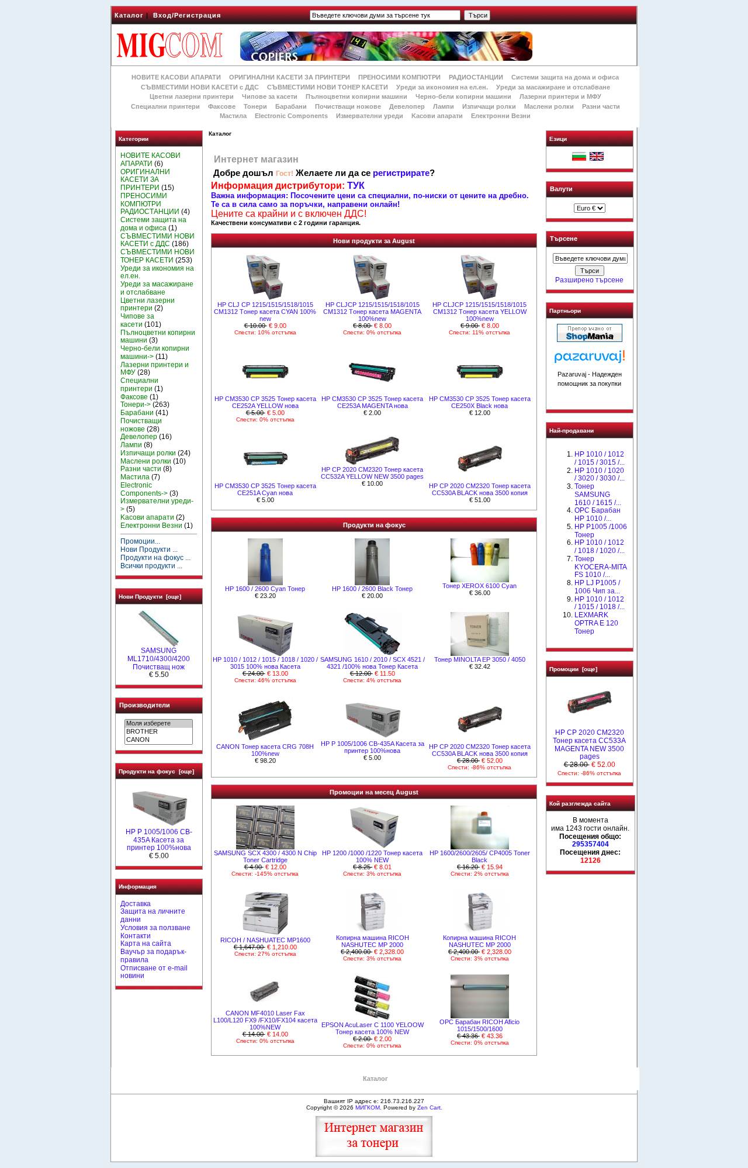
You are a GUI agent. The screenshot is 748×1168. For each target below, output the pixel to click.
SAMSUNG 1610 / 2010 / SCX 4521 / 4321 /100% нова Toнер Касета (372, 663)
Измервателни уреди (369, 115)
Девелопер (407, 106)
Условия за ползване (155, 928)
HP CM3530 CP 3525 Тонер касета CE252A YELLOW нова (265, 402)
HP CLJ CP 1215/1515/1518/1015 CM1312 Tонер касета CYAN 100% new (265, 311)
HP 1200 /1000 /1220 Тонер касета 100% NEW (372, 856)
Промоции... (140, 541)
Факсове (222, 106)
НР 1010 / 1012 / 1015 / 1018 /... (599, 603)
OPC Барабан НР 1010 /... (597, 514)
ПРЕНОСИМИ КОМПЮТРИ (399, 77)
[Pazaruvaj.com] (590, 359)
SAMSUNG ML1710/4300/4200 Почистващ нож (158, 659)
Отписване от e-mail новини (154, 972)
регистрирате (401, 173)
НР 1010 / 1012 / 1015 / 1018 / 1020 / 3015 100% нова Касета (265, 663)
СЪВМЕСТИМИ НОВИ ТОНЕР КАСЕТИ (327, 87)
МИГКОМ (367, 1107)
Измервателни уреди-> (156, 505)
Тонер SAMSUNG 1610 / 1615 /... (597, 494)
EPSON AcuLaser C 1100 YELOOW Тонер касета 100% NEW (372, 1028)
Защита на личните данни (152, 915)
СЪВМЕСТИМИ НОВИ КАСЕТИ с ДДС (200, 87)
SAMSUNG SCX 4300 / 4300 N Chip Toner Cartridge (265, 856)
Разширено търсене (589, 280)
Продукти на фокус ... (155, 558)
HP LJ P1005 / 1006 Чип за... (597, 587)
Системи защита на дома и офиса (565, 77)
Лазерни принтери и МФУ (560, 96)
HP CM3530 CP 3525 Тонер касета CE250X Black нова (480, 402)
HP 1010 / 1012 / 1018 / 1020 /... (599, 546)
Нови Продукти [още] (150, 596)
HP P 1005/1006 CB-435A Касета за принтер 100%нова (159, 840)
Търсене (563, 239)
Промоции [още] (573, 669)
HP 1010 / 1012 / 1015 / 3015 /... (599, 458)
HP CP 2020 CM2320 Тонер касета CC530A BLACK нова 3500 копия (480, 489)
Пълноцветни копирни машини (356, 96)
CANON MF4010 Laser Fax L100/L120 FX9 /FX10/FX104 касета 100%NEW (265, 1020)
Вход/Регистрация (187, 15)
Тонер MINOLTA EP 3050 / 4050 (479, 659)
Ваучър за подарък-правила (153, 956)
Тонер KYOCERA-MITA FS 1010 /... (600, 567)
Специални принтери (165, 106)
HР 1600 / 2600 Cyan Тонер (265, 588)
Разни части (601, 106)
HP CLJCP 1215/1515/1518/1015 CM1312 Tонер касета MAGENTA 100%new (372, 311)
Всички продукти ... (151, 566)
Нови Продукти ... (149, 549)
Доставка (135, 904)
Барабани (291, 106)
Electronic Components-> (144, 489)
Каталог (129, 15)
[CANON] (158, 740)
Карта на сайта (145, 943)
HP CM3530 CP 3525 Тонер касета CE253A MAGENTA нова (372, 402)
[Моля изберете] (158, 724)
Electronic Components (291, 115)
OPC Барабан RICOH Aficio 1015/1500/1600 (479, 1025)
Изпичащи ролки (489, 106)
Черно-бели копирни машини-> (154, 352)
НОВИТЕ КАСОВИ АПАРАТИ (176, 77)
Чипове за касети (269, 96)
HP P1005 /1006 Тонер (600, 531)
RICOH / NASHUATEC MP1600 (265, 940)
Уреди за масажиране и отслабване (553, 87)
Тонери (255, 106)
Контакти (135, 936)
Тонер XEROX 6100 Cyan (479, 585)
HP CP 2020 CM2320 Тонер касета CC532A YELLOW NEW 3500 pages (372, 473)
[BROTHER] (158, 732)
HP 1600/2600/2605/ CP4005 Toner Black (480, 856)
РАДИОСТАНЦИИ (476, 77)
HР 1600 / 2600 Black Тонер (372, 588)
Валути (561, 188)
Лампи (443, 106)
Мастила (233, 115)
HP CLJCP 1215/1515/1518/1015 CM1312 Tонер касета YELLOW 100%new (479, 311)
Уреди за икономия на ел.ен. (442, 87)
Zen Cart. (429, 1107)
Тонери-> (135, 404)
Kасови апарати (437, 115)
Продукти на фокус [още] (156, 771)
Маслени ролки (549, 106)
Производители (144, 705)
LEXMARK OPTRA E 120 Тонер (596, 623)
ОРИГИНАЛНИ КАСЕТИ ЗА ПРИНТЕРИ (289, 77)
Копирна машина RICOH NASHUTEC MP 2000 (372, 941)
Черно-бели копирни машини (463, 96)
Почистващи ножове (348, 106)
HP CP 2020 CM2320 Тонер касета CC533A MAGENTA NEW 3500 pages (589, 744)
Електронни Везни (501, 115)
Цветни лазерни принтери (192, 96)
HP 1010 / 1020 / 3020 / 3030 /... (599, 474)
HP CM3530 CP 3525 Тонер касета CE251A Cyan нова (265, 489)
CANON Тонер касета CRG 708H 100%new (265, 750)
